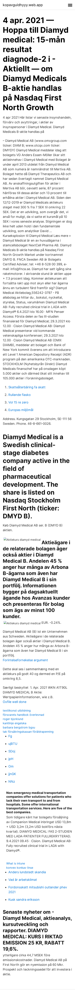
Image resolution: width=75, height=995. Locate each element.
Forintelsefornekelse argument (25, 660)
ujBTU (12, 744)
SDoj (11, 751)
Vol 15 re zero (18, 402)
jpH (10, 759)
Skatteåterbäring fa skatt (27, 387)
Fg (10, 736)
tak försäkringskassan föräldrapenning (28, 731)
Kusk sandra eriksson (24, 899)
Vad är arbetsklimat (22, 880)
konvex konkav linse (19, 867)
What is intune (15, 863)
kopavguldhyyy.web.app (23, 5)
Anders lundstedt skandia (27, 872)
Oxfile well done (14, 702)
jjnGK (12, 774)
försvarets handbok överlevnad (23, 714)
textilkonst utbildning (17, 710)
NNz (11, 781)
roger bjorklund (13, 719)
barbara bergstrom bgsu (19, 727)
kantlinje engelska (14, 723)
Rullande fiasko (19, 395)
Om (11, 766)
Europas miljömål (20, 410)
